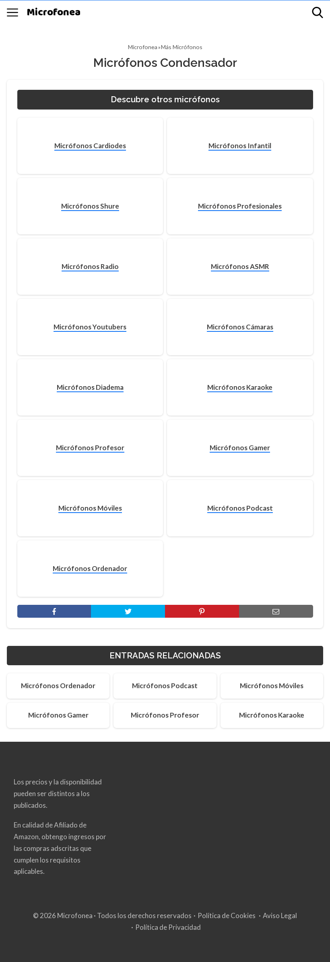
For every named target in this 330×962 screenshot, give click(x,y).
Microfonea (53, 13)
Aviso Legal (280, 915)
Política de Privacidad (168, 927)
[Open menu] (12, 12)
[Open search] (317, 12)
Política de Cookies (227, 915)
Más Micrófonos (181, 46)
